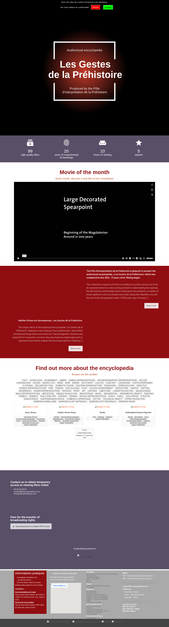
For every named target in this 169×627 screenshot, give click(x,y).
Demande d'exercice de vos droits (139, 578)
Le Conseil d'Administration (94, 609)
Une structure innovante (93, 606)
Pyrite (102, 412)
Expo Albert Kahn (91, 591)
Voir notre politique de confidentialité (74, 7)
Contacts (89, 608)
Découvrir (90, 589)
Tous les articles (91, 618)
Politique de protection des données (140, 576)
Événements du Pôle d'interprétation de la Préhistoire (102, 574)
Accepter (108, 7)
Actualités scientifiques (93, 577)
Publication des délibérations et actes (97, 611)
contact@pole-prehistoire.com (26, 577)
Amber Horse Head (67, 412)
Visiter (88, 584)
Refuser (96, 7)
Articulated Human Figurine (138, 412)
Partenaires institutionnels (94, 612)
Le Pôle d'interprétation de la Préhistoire (98, 586)
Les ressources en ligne (93, 602)
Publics (88, 600)
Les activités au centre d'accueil (96, 594)
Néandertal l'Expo (91, 593)
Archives (89, 582)
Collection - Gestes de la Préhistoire (97, 596)
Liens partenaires (91, 614)
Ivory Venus (30, 412)
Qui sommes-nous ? (94, 604)
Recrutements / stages (131, 609)
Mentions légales (129, 611)
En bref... (89, 580)
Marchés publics (129, 606)
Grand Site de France (94, 616)
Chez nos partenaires (92, 579)
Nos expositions (91, 575)
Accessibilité (90, 587)
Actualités (90, 572)
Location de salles (130, 604)
